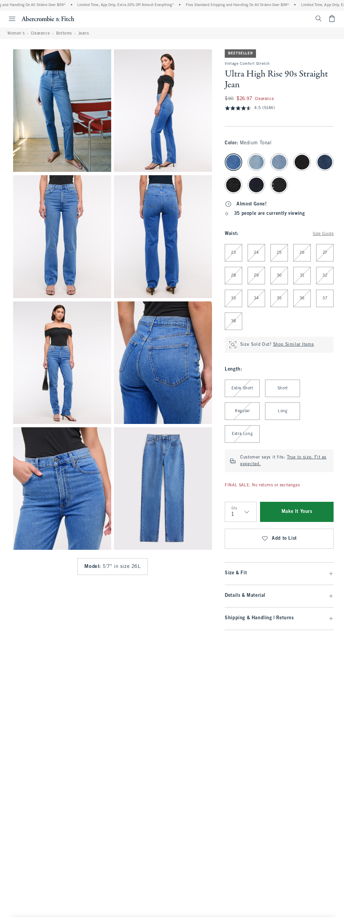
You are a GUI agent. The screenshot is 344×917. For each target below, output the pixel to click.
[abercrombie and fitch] (48, 18)
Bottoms (64, 34)
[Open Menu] (8, 19)
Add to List (284, 538)
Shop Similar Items (293, 345)
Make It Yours (297, 512)
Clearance (40, 34)
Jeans (83, 34)
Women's (16, 34)
